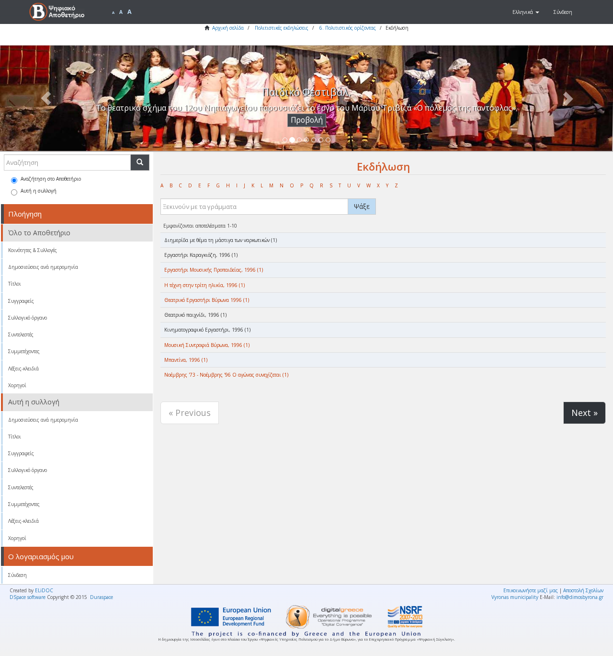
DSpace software (27, 597)
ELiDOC (44, 590)
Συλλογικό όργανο (27, 317)
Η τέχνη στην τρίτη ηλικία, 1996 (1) (204, 285)
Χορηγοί (17, 385)
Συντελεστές (21, 334)
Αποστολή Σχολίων (583, 590)
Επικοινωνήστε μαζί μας (530, 590)
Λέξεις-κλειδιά (23, 368)
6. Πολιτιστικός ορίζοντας (347, 27)
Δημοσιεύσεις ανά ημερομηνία (43, 267)
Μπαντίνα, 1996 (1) (185, 360)
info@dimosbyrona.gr (579, 597)
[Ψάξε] (139, 162)
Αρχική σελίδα (228, 27)
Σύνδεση (17, 575)
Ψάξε (362, 206)
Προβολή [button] (307, 120)
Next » (584, 412)
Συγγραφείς (21, 301)
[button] (525, 12)
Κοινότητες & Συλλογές (32, 250)
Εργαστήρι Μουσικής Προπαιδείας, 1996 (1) (213, 269)
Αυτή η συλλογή (39, 190)
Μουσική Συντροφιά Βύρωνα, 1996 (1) (207, 345)
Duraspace (101, 597)
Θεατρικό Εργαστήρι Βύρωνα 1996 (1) (206, 300)
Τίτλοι (14, 283)
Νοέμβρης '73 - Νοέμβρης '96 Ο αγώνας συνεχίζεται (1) (226, 374)
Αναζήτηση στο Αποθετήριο (51, 178)
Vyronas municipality (514, 597)
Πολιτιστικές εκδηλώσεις (281, 27)
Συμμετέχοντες (24, 351)
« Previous (190, 412)
